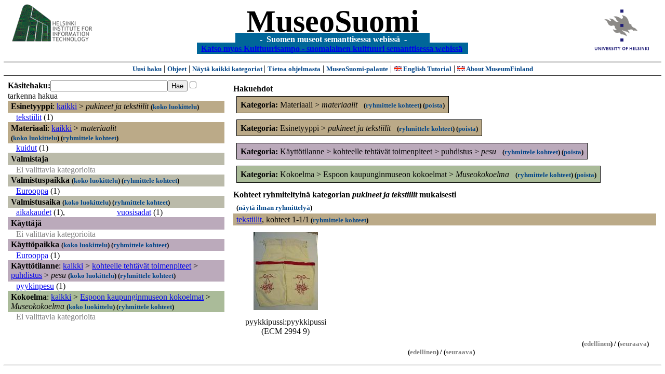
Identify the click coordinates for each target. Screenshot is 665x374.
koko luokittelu (175, 107)
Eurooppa (32, 190)
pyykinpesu (35, 286)
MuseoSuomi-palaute (357, 69)
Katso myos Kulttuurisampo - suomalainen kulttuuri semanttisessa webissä (331, 48)
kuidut (26, 147)
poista (434, 105)
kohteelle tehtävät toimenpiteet (141, 265)
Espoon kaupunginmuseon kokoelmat (142, 296)
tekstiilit (29, 117)
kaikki (67, 106)
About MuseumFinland (499, 69)
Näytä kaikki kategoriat (228, 69)
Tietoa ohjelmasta (294, 69)
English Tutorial (426, 69)
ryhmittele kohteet (89, 138)
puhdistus (26, 275)
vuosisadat (134, 212)
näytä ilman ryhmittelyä (274, 207)
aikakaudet (33, 212)
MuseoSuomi (332, 21)
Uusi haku (147, 69)
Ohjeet (177, 69)
